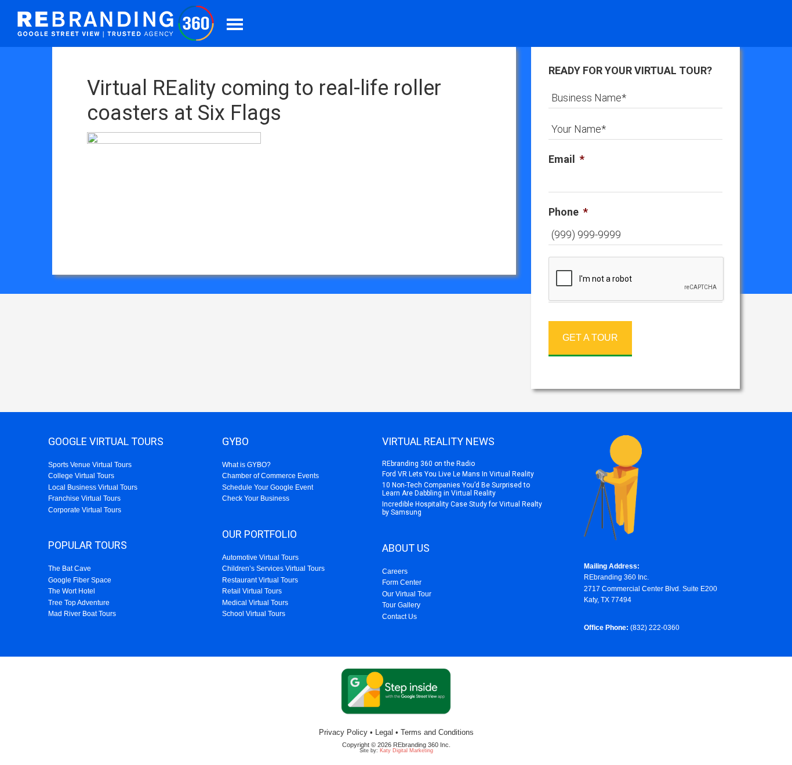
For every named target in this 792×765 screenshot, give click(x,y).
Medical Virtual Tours (255, 603)
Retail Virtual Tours (252, 591)
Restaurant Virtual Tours (260, 580)
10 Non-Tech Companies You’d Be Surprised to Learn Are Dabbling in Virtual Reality (456, 489)
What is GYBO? (246, 465)
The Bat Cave (69, 568)
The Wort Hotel (71, 591)
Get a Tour (590, 338)
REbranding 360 (118, 23)
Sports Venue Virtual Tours (90, 465)
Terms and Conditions (437, 732)
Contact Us (399, 617)
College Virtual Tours (81, 476)
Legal (384, 732)
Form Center (402, 582)
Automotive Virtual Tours (260, 557)
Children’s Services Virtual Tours (273, 568)
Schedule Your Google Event (267, 487)
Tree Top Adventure (79, 603)
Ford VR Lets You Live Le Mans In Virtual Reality (458, 474)
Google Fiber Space (79, 580)
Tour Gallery (401, 605)
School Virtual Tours (253, 614)
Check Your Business (255, 498)
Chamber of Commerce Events (270, 476)
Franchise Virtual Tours (84, 498)
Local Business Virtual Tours (92, 487)
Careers (395, 571)
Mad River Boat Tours (82, 614)
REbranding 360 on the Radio (428, 464)
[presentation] (636, 279)
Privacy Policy (343, 732)
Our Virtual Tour (406, 594)
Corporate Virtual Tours (84, 510)
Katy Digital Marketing (406, 750)
